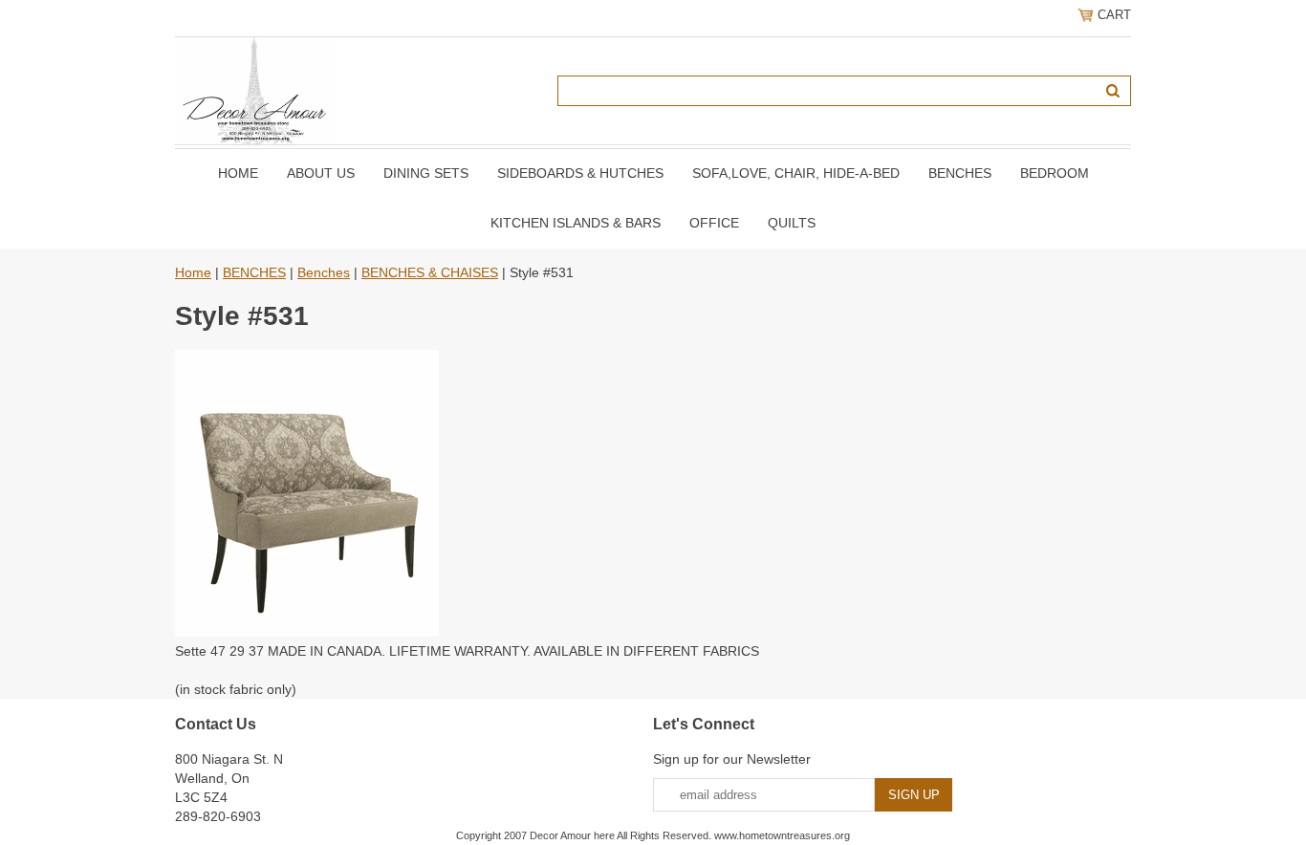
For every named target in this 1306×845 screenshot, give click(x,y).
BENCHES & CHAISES (429, 272)
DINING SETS (425, 173)
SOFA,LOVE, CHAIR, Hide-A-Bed (796, 173)
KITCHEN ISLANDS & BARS (575, 222)
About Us (321, 173)
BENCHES (959, 173)
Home (238, 173)
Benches (323, 272)
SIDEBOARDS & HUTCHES (580, 173)
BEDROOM (1054, 173)
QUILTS (792, 222)
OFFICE (714, 222)
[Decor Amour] (255, 90)
